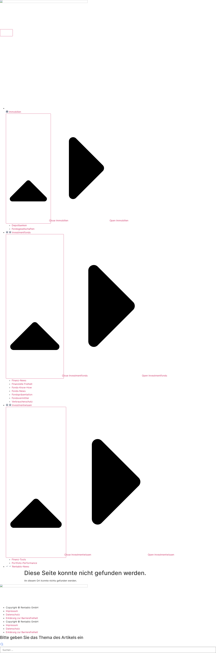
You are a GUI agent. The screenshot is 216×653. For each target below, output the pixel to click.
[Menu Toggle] (6, 32)
